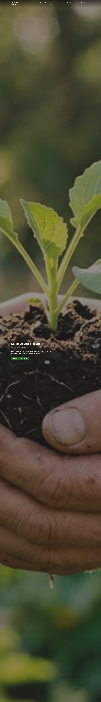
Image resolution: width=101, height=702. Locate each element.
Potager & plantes (43, 4)
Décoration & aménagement (81, 4)
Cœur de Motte (14, 3)
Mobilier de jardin (70, 4)
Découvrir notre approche (20, 358)
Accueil (24, 3)
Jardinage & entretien (32, 4)
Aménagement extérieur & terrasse (57, 4)
